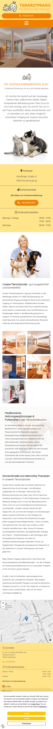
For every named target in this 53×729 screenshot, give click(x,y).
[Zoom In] (3, 603)
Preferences (26, 723)
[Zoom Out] (3, 606)
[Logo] (26, 6)
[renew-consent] (3, 726)
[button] (26, 15)
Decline (26, 718)
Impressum (8, 691)
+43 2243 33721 (10, 662)
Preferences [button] (42, 707)
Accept (26, 713)
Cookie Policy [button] (35, 704)
